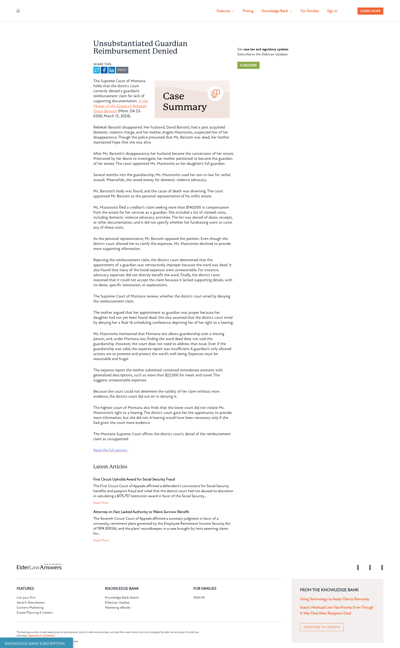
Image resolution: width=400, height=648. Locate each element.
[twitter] (382, 567)
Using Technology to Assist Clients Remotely (334, 599)
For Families (310, 11)
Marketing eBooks (118, 607)
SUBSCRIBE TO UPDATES (322, 627)
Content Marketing (30, 607)
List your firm (26, 597)
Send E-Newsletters (31, 602)
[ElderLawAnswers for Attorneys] (187, 566)
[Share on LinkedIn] (111, 70)
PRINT (122, 70)
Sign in (332, 11)
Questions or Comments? (41, 635)
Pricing (248, 11)
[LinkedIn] (370, 567)
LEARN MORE (370, 11)
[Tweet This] (96, 70)
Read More (101, 503)
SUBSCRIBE (248, 65)
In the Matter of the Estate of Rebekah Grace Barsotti (120, 106)
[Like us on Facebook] (358, 567)
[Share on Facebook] (104, 70)
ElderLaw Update (117, 602)
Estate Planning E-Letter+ (35, 612)
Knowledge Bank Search (122, 597)
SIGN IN (199, 597)
